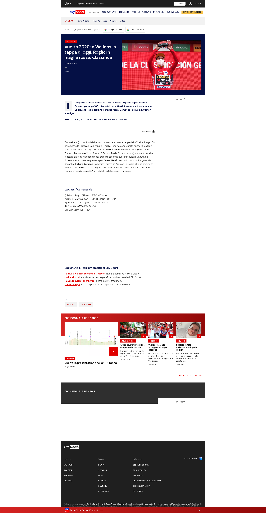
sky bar (102, 481)
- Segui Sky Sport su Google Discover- (85, 273)
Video (122, 21)
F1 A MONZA (158, 12)
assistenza (180, 504)
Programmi (103, 491)
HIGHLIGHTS (123, 12)
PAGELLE (136, 12)
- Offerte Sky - (72, 284)
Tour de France (100, 21)
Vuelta (113, 21)
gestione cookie (141, 465)
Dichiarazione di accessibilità (147, 481)
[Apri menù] (66, 12)
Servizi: (101, 459)
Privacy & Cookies (117, 504)
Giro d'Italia (83, 21)
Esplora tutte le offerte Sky (90, 4)
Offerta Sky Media (141, 486)
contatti (188, 504)
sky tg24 (68, 470)
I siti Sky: (67, 459)
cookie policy (139, 470)
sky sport (68, 465)
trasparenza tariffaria (167, 504)
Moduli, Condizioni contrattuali (98, 504)
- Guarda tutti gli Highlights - (80, 280)
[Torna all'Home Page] (77, 12)
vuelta (70, 304)
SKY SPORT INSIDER (192, 12)
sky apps (102, 470)
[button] (129, 510)
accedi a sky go (190, 458)
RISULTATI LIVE (109, 12)
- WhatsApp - (72, 277)
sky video (68, 475)
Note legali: (137, 459)
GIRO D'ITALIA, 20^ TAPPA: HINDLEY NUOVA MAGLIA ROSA (96, 119)
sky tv (101, 465)
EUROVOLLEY (173, 12)
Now (100, 475)
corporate (138, 491)
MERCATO (146, 12)
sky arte (68, 481)
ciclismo (86, 304)
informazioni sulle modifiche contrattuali (140, 504)
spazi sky (102, 486)
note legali (138, 475)
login (198, 4)
